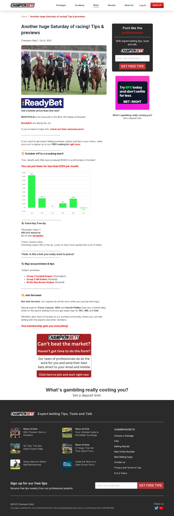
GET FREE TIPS (132, 66)
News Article (30, 429)
